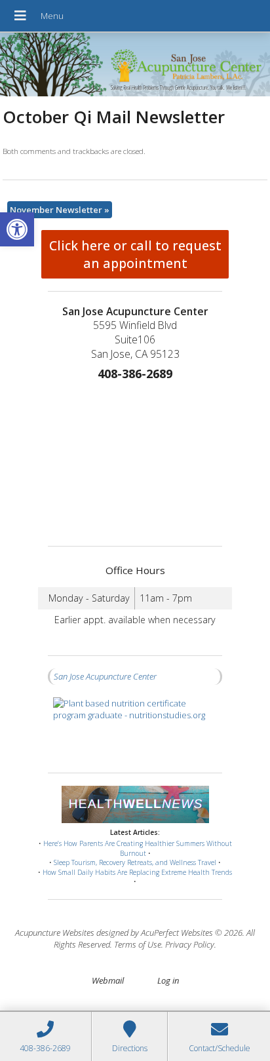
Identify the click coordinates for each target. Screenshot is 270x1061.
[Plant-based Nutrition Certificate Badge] (135, 728)
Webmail (108, 980)
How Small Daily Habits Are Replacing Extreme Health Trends (137, 872)
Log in (168, 980)
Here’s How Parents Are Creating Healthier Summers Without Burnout (137, 848)
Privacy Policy (189, 944)
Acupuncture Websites (54, 932)
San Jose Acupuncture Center (105, 676)
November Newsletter (59, 210)
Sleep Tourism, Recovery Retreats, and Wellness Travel (135, 862)
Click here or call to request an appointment (135, 254)
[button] (17, 229)
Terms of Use (137, 944)
